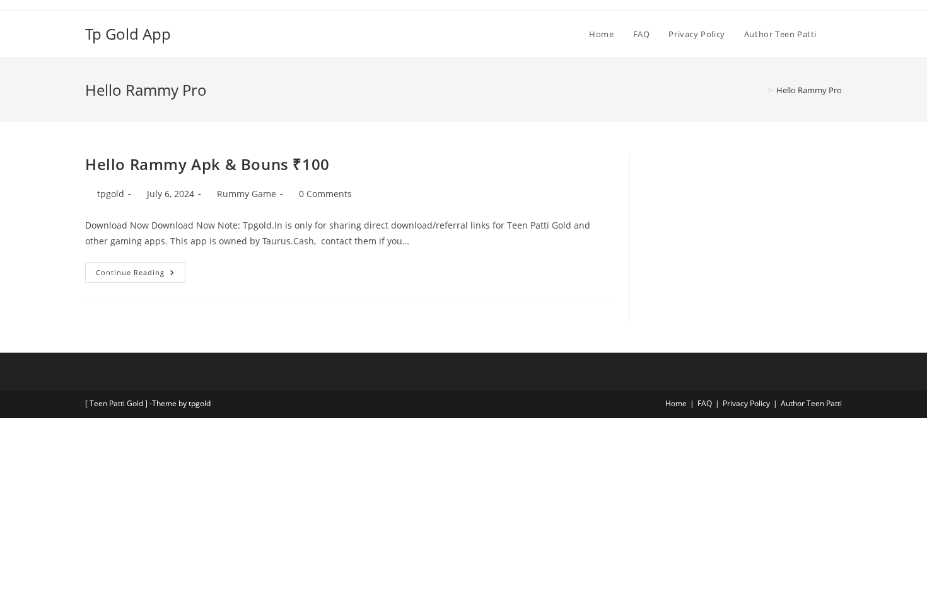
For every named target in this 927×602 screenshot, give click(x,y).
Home (676, 403)
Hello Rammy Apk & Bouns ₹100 (207, 164)
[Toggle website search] (838, 34)
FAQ (704, 403)
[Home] (761, 90)
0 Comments (325, 194)
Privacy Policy (746, 403)
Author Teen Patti (811, 403)
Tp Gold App (128, 33)
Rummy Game (246, 194)
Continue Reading (140, 269)
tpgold (110, 194)
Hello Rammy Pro (809, 90)
